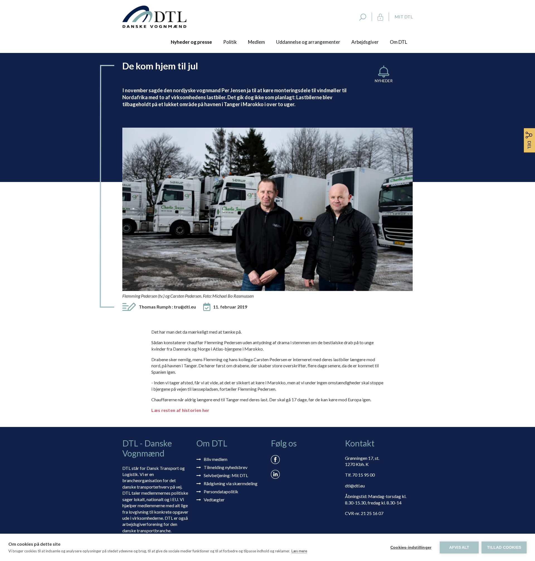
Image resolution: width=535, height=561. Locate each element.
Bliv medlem (215, 459)
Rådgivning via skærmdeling (230, 483)
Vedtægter (214, 499)
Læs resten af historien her (180, 410)
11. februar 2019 (230, 306)
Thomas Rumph (167, 306)
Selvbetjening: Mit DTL (226, 475)
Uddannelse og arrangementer (308, 42)
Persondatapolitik (221, 491)
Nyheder (384, 80)
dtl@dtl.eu (355, 485)
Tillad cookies (504, 547)
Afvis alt (459, 547)
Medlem (256, 42)
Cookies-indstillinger (410, 547)
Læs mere (299, 551)
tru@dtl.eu (185, 306)
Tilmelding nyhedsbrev (225, 467)
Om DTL (398, 42)
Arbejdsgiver (365, 42)
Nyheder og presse (191, 42)
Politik (230, 42)
